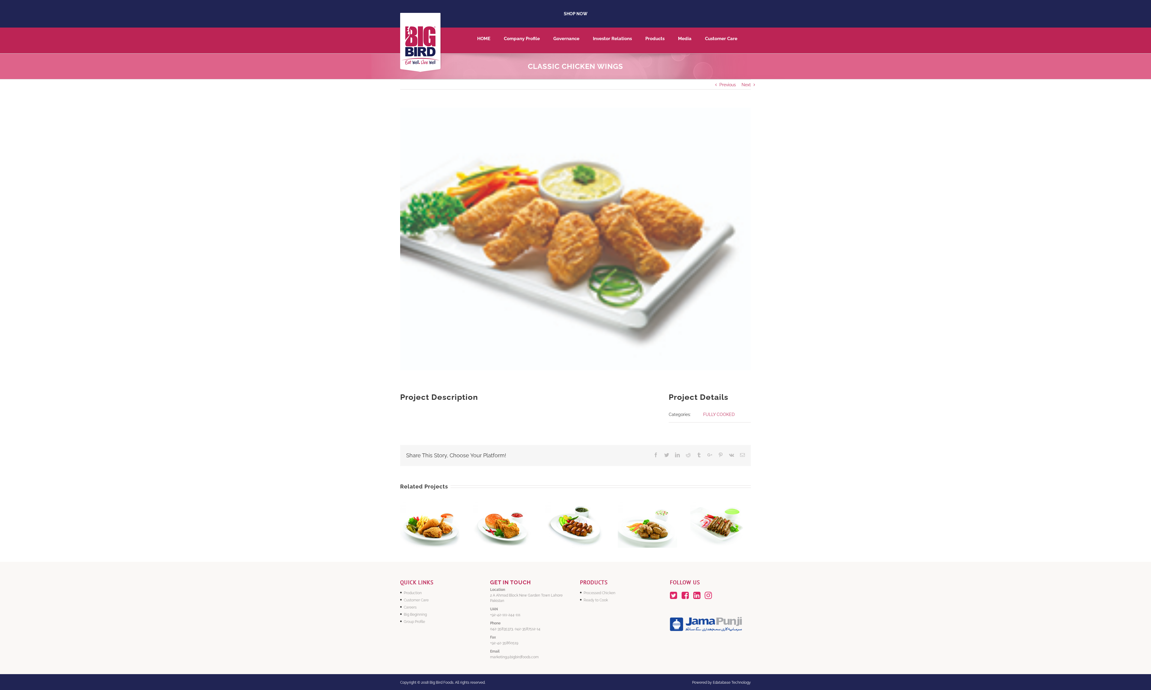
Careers (410, 607)
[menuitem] (490, 40)
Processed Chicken (599, 593)
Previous (727, 84)
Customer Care (416, 600)
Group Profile (414, 622)
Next (746, 84)
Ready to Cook (596, 600)
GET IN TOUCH (510, 582)
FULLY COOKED (719, 414)
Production (413, 593)
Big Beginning (415, 614)
